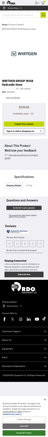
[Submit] (43, 15)
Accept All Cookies (24, 433)
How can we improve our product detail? (21, 156)
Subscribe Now (24, 274)
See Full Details (13, 97)
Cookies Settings (24, 419)
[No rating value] (9, 88)
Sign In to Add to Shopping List (20, 131)
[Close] (45, 399)
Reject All (24, 426)
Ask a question (25, 89)
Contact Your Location (24, 124)
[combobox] (24, 15)
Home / (5, 24)
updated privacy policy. (12, 414)
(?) (32, 113)
